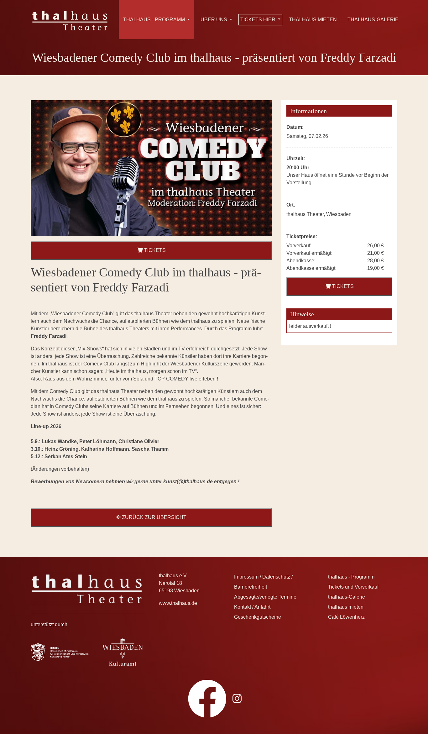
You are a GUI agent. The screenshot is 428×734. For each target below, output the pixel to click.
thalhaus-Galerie (373, 19)
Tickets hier (258, 19)
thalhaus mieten (313, 19)
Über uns (214, 19)
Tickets (154, 250)
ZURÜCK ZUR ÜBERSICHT (153, 517)
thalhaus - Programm (154, 19)
